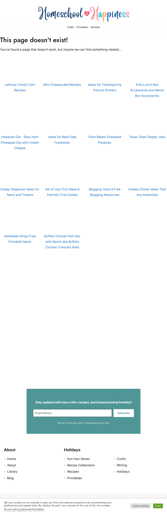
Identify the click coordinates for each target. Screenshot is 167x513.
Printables (82, 27)
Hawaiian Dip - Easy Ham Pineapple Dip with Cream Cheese (20, 142)
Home (11, 459)
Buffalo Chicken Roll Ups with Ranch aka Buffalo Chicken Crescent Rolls (62, 241)
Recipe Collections (81, 465)
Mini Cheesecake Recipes (62, 85)
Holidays (123, 471)
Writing (122, 465)
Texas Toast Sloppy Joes (147, 137)
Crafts (70, 27)
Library (12, 471)
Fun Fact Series (78, 459)
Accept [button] (158, 506)
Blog (10, 478)
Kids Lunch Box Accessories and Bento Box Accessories (147, 90)
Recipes (95, 27)
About (11, 465)
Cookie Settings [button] (141, 506)
